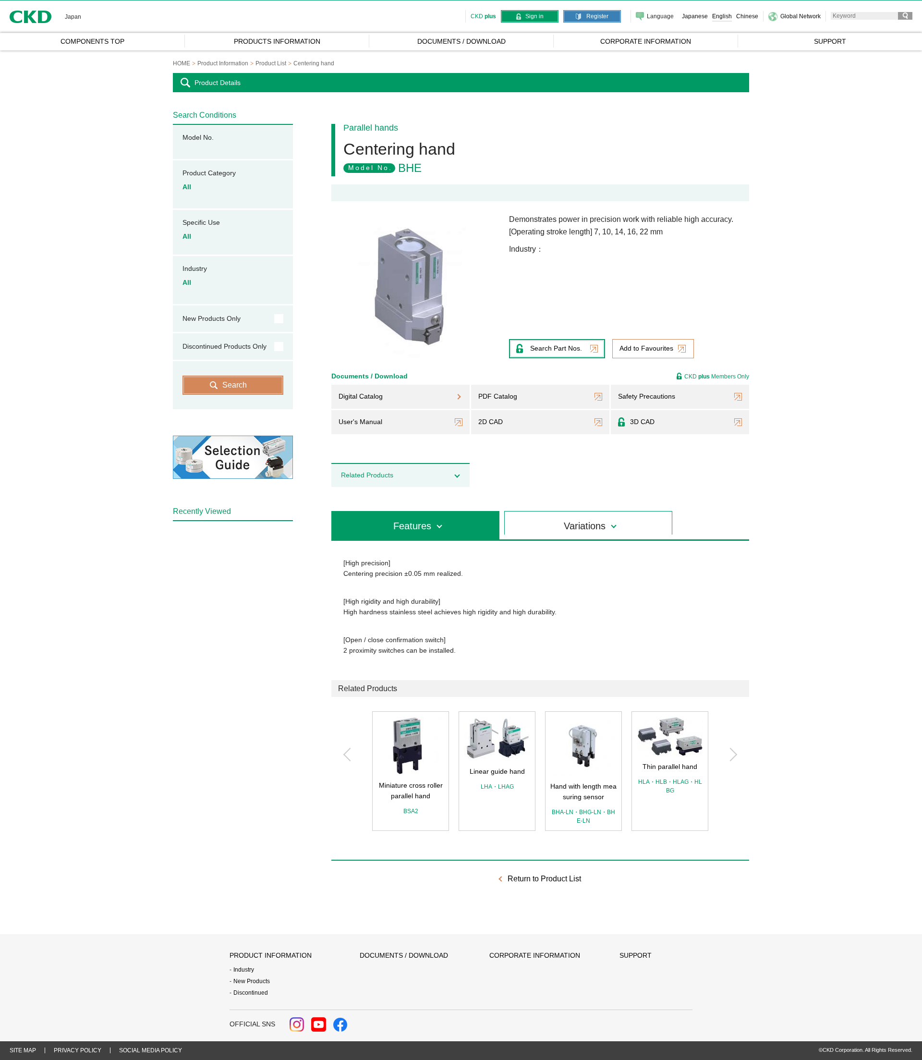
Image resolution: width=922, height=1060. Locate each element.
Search (234, 385)
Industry (243, 969)
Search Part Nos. (556, 348)
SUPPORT (635, 955)
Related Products (367, 475)
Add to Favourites (646, 348)
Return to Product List (544, 879)
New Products (251, 981)
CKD (31, 16)
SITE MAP (23, 1050)
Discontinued (250, 992)
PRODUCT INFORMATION (271, 955)
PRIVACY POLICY (77, 1050)
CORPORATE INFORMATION (534, 955)
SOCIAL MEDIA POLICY (150, 1050)
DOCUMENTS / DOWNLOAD (404, 955)
